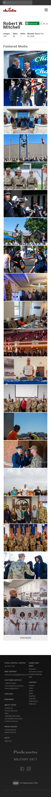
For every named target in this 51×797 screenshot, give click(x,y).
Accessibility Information (14, 719)
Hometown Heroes (35, 672)
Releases (32, 669)
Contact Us (9, 708)
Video (31, 688)
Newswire (9, 699)
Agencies (8, 741)
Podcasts (32, 699)
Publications (33, 701)
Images (31, 685)
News (31, 691)
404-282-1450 (10, 666)
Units (7, 738)
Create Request (10, 730)
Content (33, 682)
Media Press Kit (10, 732)
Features (9, 694)
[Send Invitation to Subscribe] (47, 24)
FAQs (6, 713)
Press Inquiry (11, 727)
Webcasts (32, 704)
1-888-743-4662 (10, 683)
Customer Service (11, 721)
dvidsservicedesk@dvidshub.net (16, 675)
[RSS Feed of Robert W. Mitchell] (44, 24)
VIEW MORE (25, 638)
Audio (31, 693)
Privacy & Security (11, 711)
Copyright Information (12, 716)
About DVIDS (10, 705)
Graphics (32, 696)
